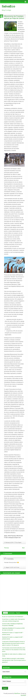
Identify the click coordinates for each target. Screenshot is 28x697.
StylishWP (23, 695)
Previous (6, 548)
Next (23, 548)
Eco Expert (18, 542)
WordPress (17, 693)
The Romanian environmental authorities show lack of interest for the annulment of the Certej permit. (13, 649)
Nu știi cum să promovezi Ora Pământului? (12, 616)
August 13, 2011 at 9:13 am (12, 567)
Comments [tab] (11, 613)
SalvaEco (8, 6)
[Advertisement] (14, 595)
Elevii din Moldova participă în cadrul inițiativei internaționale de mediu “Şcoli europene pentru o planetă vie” (14, 660)
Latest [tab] (5, 613)
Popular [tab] (18, 613)
